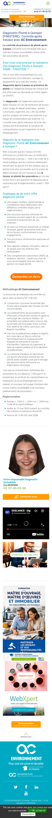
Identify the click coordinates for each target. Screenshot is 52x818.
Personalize (28, 814)
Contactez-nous (28, 496)
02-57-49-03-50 (43, 11)
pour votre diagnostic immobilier (27, 17)
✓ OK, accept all (37, 810)
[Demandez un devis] (26, 276)
